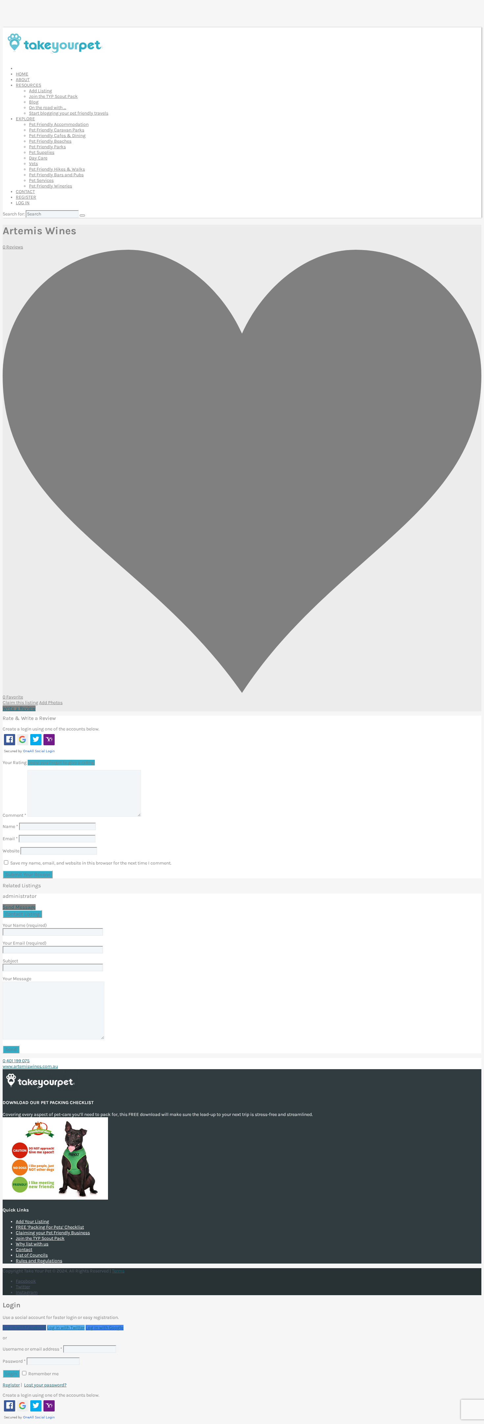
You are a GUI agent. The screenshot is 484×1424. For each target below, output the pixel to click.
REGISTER (26, 197)
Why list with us (32, 1244)
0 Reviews (13, 247)
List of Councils (32, 1255)
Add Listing (40, 91)
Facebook (26, 1281)
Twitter (23, 1287)
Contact (24, 1249)
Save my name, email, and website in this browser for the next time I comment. (91, 863)
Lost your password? (45, 1385)
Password (14, 1361)
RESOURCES (28, 85)
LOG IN (23, 203)
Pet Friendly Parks (47, 147)
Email (10, 838)
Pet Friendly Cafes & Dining (57, 135)
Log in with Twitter (66, 1327)
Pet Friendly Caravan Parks (56, 130)
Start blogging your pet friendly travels (68, 113)
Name (10, 826)
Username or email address (32, 1349)
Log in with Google (104, 1327)
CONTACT (25, 191)
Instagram (27, 1292)
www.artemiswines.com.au (30, 1066)
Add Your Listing (32, 1221)
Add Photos (51, 702)
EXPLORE (25, 119)
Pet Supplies (41, 152)
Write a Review (19, 708)
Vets (33, 163)
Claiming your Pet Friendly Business (53, 1233)
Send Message (19, 907)
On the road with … (47, 107)
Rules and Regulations (39, 1261)
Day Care (38, 158)
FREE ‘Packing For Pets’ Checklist (50, 1227)
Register (11, 1385)
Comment (14, 815)
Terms (118, 1271)
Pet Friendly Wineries (50, 186)
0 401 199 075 (16, 1061)
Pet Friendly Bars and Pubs (56, 175)
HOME (22, 74)
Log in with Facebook (24, 1327)
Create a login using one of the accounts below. (51, 729)
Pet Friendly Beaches (50, 141)
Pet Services (41, 180)
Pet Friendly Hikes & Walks (57, 169)
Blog (34, 102)
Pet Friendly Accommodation (59, 124)
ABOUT (23, 79)
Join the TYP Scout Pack (53, 96)
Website (11, 851)
